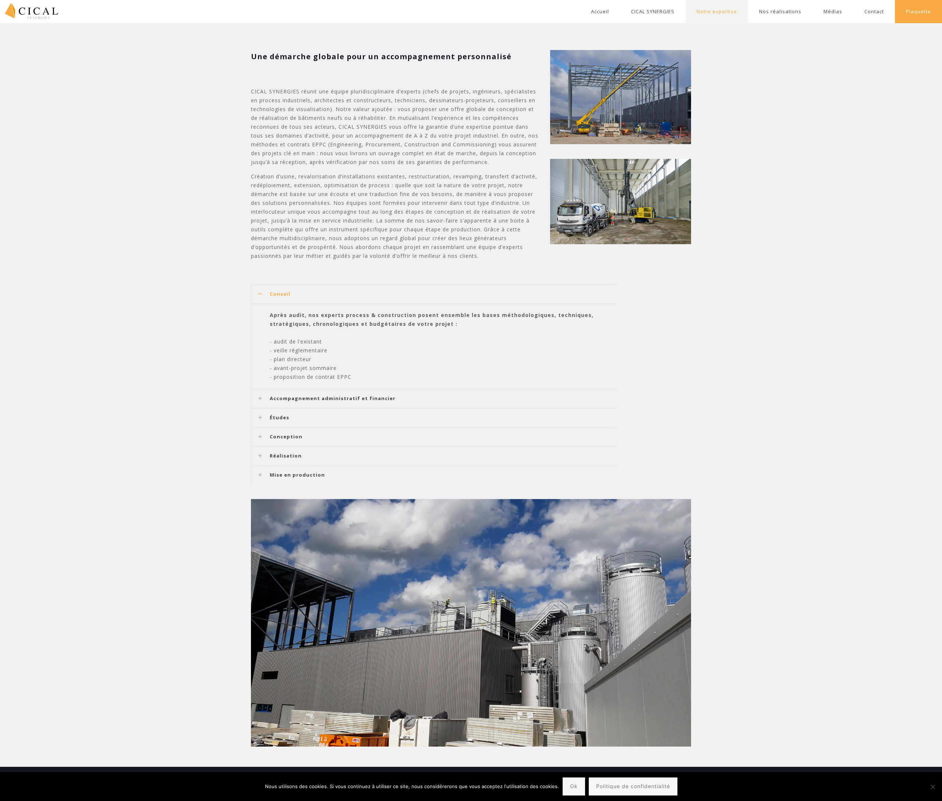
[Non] (932, 786)
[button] (433, 336)
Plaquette (918, 11)
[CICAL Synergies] (29, 11)
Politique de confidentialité (633, 786)
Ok (574, 786)
